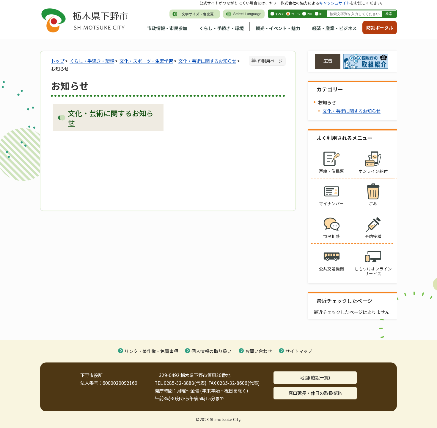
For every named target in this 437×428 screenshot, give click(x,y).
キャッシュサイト (334, 3)
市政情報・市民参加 (167, 28)
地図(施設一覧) (315, 377)
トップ (57, 60)
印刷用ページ (270, 61)
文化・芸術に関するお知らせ (207, 60)
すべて (279, 13)
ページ (296, 13)
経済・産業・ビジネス (334, 28)
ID (321, 13)
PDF (310, 13)
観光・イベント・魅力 (278, 28)
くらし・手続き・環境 (221, 28)
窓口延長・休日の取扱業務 (315, 393)
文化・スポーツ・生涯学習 (146, 60)
